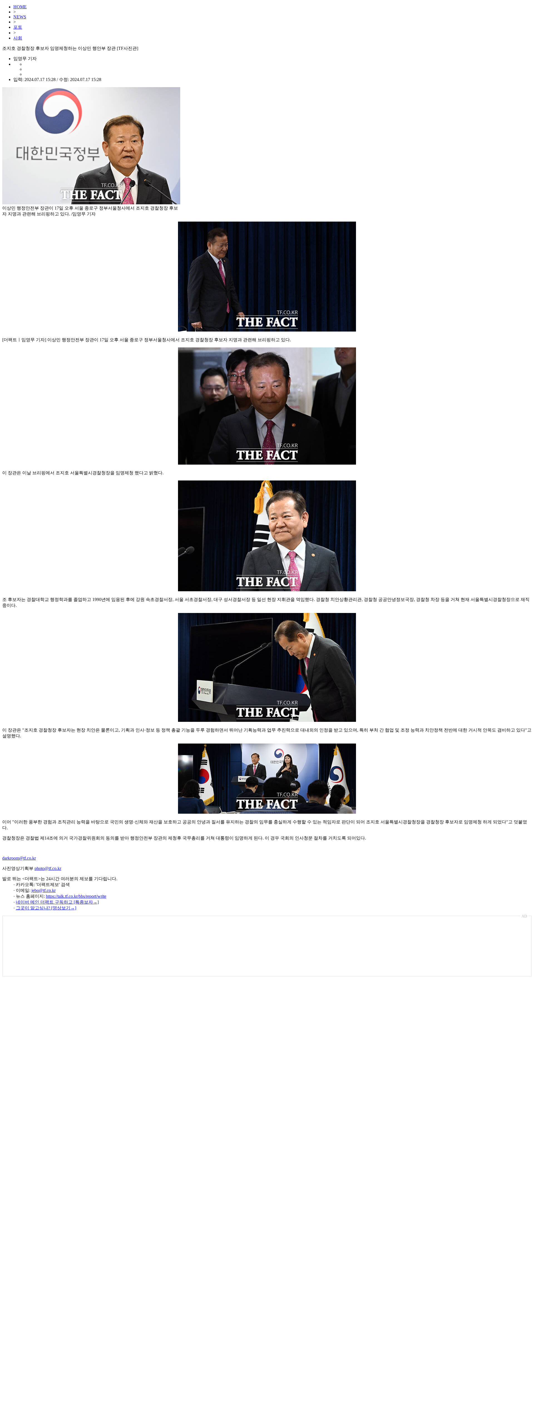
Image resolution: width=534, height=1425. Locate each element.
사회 (17, 38)
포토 (17, 27)
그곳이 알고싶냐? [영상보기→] (46, 908)
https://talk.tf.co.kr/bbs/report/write (76, 896)
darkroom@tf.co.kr (19, 858)
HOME (20, 6)
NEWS (19, 16)
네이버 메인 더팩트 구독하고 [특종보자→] (57, 902)
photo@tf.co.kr (47, 868)
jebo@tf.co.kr (43, 890)
